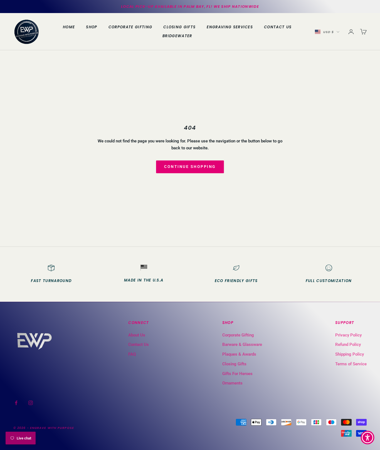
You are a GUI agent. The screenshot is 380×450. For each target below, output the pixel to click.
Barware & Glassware (242, 344)
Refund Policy (348, 344)
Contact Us (278, 27)
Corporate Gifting (130, 27)
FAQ (132, 354)
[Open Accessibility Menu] (367, 437)
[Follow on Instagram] (30, 403)
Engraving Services (230, 27)
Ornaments (232, 383)
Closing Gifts (179, 27)
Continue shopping (190, 166)
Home (69, 27)
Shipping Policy (349, 354)
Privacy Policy (348, 335)
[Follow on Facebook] (16, 403)
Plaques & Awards (239, 354)
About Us (136, 335)
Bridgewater (177, 36)
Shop (91, 27)
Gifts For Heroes (237, 373)
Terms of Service (351, 363)
